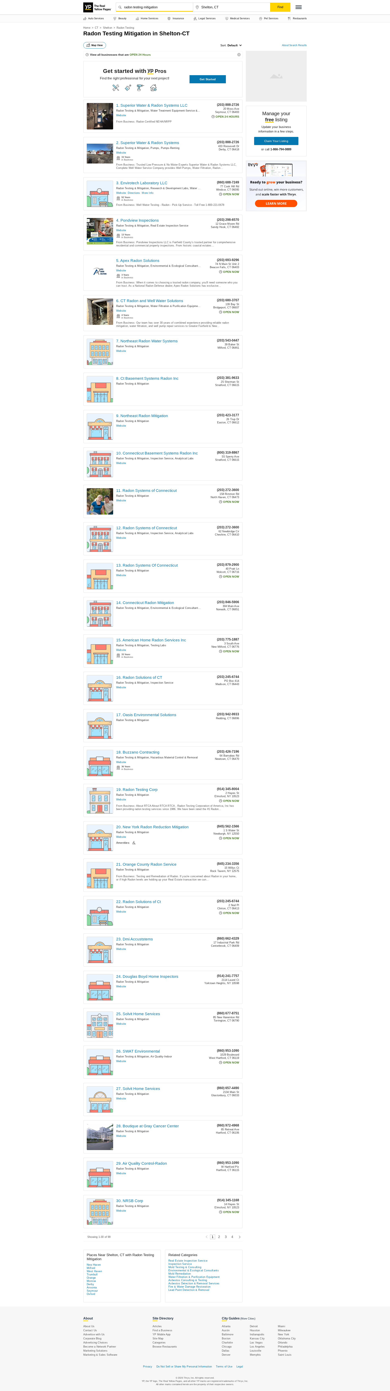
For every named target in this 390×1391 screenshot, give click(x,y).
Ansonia (92, 1287)
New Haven (94, 1264)
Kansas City (257, 1338)
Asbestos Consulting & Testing (187, 1280)
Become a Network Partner (99, 1346)
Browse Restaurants (165, 1346)
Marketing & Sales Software (100, 1354)
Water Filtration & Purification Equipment (175, 306)
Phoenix (283, 1350)
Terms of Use (224, 1366)
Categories (159, 1342)
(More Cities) (247, 1318)
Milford (91, 1268)
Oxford (91, 1294)
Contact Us (90, 1330)
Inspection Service (162, 458)
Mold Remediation (179, 1273)
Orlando (282, 1342)
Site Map (158, 1338)
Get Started (208, 79)
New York (283, 1334)
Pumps (155, 148)
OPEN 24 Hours (140, 54)
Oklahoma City (287, 1338)
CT (96, 27)
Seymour (92, 1290)
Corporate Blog (92, 1338)
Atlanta (226, 1326)
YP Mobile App (162, 1334)
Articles (157, 1326)
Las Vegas (256, 1342)
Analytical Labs (184, 458)
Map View (97, 45)
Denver (226, 1354)
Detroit (254, 1326)
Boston (226, 1338)
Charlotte (227, 1342)
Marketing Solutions (95, 1350)
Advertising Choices (95, 1342)
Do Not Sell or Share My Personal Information (184, 1366)
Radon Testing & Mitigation (132, 110)
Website (121, 115)
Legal (239, 1366)
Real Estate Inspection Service (169, 225)
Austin (226, 1330)
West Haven (94, 1271)
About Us (89, 1326)
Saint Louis (284, 1354)
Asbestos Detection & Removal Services (194, 1283)
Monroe (91, 1281)
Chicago (227, 1346)
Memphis (255, 1354)
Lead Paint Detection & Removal (188, 1289)
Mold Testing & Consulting (184, 1267)
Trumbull (92, 1274)
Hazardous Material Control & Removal (174, 757)
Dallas (225, 1350)
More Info (147, 193)
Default (233, 45)
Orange (91, 1277)
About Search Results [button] (294, 45)
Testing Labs (158, 645)
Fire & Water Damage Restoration (189, 1286)
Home (86, 27)
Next (238, 1237)
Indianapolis (257, 1334)
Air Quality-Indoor (161, 1056)
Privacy (147, 1366)
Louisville (255, 1350)
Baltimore (227, 1334)
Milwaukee (284, 1330)
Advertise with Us (94, 1334)
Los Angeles (257, 1346)
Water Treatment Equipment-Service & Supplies (180, 110)
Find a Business (162, 1330)
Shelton (107, 27)
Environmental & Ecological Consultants (175, 265)
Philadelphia (285, 1346)
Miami (281, 1326)
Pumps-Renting (170, 148)
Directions (134, 193)
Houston (255, 1330)
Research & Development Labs (169, 188)
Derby (90, 1284)
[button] (299, 7)
